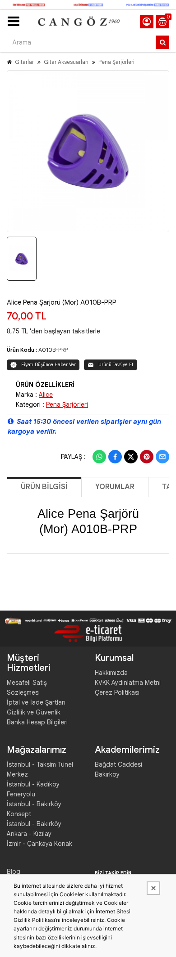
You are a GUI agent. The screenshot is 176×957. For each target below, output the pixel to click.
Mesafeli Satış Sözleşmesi (27, 687)
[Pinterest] (146, 456)
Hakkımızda (111, 673)
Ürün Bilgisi (44, 486)
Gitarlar (24, 61)
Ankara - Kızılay (29, 834)
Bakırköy (107, 774)
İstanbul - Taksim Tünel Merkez (40, 769)
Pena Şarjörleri (116, 61)
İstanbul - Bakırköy (34, 824)
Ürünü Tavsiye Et (116, 365)
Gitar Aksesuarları (66, 61)
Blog (13, 871)
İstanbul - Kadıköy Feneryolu (33, 789)
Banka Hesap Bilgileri (37, 722)
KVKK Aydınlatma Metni (128, 682)
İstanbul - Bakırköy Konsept (34, 809)
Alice (46, 395)
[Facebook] (115, 456)
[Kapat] (153, 888)
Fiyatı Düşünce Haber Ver (48, 365)
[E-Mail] (162, 456)
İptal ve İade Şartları (36, 702)
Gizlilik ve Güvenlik (33, 712)
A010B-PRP (53, 349)
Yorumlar (114, 486)
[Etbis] (88, 633)
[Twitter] (131, 456)
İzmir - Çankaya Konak (39, 844)
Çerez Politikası (117, 692)
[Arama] (162, 42)
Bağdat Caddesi (118, 764)
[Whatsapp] (99, 456)
